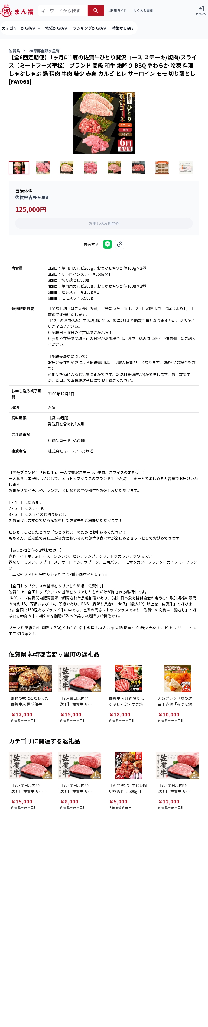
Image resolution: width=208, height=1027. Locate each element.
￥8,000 (69, 801)
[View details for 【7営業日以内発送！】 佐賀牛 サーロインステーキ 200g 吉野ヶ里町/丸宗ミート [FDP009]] (79, 765)
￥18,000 (119, 714)
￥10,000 (168, 714)
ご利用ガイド (117, 10)
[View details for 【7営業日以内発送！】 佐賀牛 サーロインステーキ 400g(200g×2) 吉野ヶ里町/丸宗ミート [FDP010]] (177, 765)
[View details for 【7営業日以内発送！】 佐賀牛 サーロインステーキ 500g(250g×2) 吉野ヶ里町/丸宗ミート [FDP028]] (79, 678)
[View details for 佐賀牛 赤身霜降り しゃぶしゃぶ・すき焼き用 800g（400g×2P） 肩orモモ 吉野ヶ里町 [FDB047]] (128, 678)
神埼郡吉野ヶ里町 (44, 50)
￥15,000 (70, 714)
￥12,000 (21, 714)
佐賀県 (14, 51)
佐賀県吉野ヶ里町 (32, 197)
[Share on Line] (107, 244)
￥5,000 (118, 801)
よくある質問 (143, 10)
